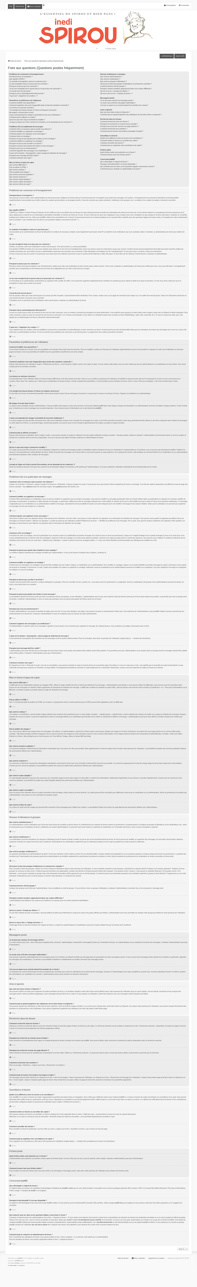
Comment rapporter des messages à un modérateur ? (28, 151)
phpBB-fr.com (19, 1260)
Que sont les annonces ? (18, 177)
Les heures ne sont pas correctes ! (21, 108)
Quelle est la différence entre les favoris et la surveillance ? (121, 138)
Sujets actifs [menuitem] (180, 56)
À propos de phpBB (28, 1191)
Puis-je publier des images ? (19, 172)
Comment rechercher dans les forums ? (114, 122)
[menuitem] (34, 6)
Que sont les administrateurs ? (111, 77)
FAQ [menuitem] (10, 6)
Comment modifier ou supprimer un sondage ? (26, 141)
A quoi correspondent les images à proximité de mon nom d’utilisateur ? (35, 115)
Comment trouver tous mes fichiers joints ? (115, 155)
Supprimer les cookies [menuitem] (156, 1258)
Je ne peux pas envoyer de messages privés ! (116, 100)
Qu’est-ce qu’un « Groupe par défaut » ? (114, 91)
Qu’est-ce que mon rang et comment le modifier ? (27, 120)
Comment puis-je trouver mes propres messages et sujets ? (121, 131)
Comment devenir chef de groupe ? (113, 86)
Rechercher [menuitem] (20, 6)
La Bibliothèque (166, 56)
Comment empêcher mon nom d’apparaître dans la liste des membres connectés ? (39, 105)
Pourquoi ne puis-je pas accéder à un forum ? (25, 143)
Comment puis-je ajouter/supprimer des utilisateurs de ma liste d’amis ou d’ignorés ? (131, 115)
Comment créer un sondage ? (20, 136)
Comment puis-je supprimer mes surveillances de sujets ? (121, 145)
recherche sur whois (146, 1217)
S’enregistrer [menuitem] (171, 5)
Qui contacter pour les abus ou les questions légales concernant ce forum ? (127, 166)
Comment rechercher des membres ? (113, 129)
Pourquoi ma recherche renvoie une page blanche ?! (119, 126)
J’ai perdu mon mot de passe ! (20, 91)
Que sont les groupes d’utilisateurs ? (113, 81)
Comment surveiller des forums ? (112, 143)
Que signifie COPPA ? (17, 79)
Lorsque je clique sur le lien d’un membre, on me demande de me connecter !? (40, 122)
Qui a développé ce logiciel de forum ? (114, 162)
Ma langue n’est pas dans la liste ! (21, 112)
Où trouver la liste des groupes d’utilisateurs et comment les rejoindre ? (126, 84)
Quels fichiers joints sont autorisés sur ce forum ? (118, 152)
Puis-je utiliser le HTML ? (18, 167)
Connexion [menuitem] (185, 5)
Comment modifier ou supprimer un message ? (26, 131)
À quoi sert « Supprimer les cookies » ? (23, 96)
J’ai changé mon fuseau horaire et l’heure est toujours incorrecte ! (33, 110)
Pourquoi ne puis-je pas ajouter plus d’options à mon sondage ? (32, 139)
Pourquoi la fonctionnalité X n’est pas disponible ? (118, 164)
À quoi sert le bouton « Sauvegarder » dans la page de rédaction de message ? (38, 153)
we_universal (15, 1263)
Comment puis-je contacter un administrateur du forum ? (120, 169)
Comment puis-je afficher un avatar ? (22, 117)
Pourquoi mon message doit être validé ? (24, 155)
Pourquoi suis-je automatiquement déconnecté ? (27, 93)
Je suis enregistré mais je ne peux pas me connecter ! (28, 84)
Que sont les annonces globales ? (21, 174)
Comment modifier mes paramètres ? (22, 103)
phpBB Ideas (119, 1203)
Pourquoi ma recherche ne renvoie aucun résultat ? (119, 124)
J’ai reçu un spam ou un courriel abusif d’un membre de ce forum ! (124, 105)
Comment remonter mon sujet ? (20, 158)
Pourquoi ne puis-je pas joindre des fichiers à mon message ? (31, 146)
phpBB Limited (67, 1188)
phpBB (98, 408)
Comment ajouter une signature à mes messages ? (27, 134)
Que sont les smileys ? (17, 170)
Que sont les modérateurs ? (110, 79)
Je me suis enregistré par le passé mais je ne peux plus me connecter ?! (35, 89)
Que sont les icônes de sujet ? (20, 184)
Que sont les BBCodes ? (18, 165)
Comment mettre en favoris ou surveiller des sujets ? (119, 140)
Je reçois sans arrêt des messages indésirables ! (118, 103)
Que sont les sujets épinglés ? (20, 179)
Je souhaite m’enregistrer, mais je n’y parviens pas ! (28, 81)
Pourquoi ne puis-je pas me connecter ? (23, 86)
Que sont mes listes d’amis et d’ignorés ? (115, 112)
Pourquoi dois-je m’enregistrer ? (21, 77)
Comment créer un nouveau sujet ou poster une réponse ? (30, 129)
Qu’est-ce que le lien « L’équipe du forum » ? (116, 93)
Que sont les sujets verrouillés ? (20, 182)
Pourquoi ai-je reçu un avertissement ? (23, 148)
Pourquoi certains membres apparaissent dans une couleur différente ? (126, 89)
